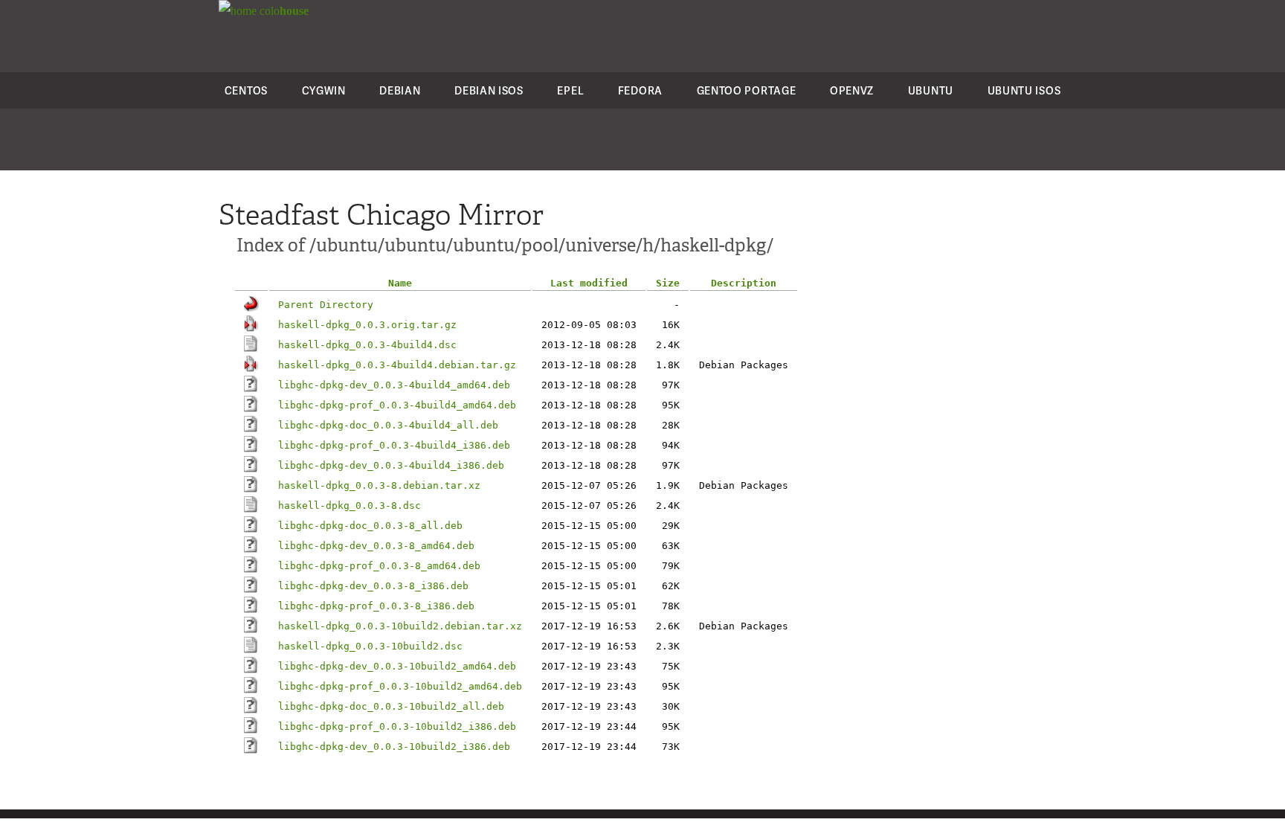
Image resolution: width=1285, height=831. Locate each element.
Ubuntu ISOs (1024, 90)
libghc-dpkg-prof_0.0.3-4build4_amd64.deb (397, 405)
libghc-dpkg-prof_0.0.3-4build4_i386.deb (394, 445)
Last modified (589, 283)
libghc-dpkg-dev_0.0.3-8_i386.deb (373, 585)
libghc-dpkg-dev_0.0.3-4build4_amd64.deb (394, 385)
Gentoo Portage (746, 90)
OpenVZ (852, 90)
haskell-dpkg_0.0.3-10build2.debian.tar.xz (400, 626)
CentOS (246, 90)
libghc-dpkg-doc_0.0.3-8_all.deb (370, 525)
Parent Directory (325, 304)
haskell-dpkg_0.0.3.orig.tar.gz (367, 324)
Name (400, 283)
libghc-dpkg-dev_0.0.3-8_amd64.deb (376, 545)
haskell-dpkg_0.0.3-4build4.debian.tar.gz (397, 364)
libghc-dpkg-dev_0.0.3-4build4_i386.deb (391, 465)
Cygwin (324, 90)
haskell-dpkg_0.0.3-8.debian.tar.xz (379, 485)
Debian (399, 90)
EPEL (570, 90)
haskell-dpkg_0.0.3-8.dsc (349, 505)
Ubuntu (930, 90)
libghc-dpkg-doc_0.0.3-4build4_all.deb (388, 425)
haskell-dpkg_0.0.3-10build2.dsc (370, 646)
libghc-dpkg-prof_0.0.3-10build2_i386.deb (397, 726)
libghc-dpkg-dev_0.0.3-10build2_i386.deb (394, 746)
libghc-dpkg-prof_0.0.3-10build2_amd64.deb (400, 686)
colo (283, 10)
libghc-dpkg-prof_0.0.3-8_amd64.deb (379, 565)
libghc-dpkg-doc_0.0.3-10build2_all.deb (391, 706)
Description (743, 283)
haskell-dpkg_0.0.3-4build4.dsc (367, 344)
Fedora (640, 90)
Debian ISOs (489, 90)
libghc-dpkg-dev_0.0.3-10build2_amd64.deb (397, 666)
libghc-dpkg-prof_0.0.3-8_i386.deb (376, 606)
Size (668, 283)
